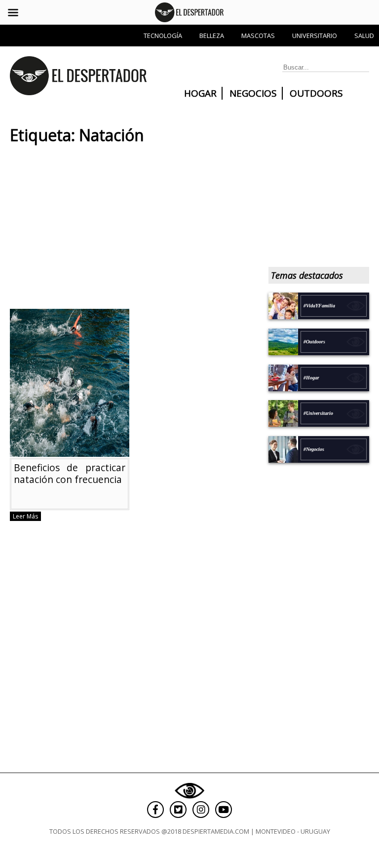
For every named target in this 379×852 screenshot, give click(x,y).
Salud (364, 35)
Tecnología (163, 35)
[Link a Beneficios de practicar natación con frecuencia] (69, 452)
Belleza (211, 35)
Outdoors (316, 93)
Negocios (253, 93)
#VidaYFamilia (319, 305)
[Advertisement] (129, 230)
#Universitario (318, 413)
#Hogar (311, 377)
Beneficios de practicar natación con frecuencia (69, 473)
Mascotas (258, 35)
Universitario (314, 35)
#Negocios (313, 449)
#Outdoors (314, 341)
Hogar (200, 93)
